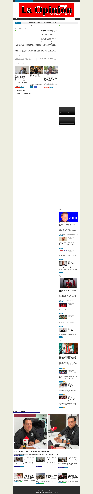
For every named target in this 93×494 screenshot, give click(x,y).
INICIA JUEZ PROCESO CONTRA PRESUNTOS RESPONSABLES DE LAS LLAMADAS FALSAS (23, 59)
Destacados (17, 55)
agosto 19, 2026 (48, 457)
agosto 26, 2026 (47, 74)
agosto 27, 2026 (18, 75)
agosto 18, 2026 (71, 457)
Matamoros (19, 481)
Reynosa (21, 55)
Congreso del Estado (53, 18)
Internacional (33, 18)
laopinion (25, 28)
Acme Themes (55, 492)
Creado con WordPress (40, 492)
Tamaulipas (20, 18)
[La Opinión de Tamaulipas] (46, 16)
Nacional (27, 18)
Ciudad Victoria (18, 87)
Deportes (46, 18)
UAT (60, 18)
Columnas (40, 18)
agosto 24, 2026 (71, 396)
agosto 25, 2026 (71, 315)
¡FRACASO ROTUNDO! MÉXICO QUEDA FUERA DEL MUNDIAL (48, 59)
